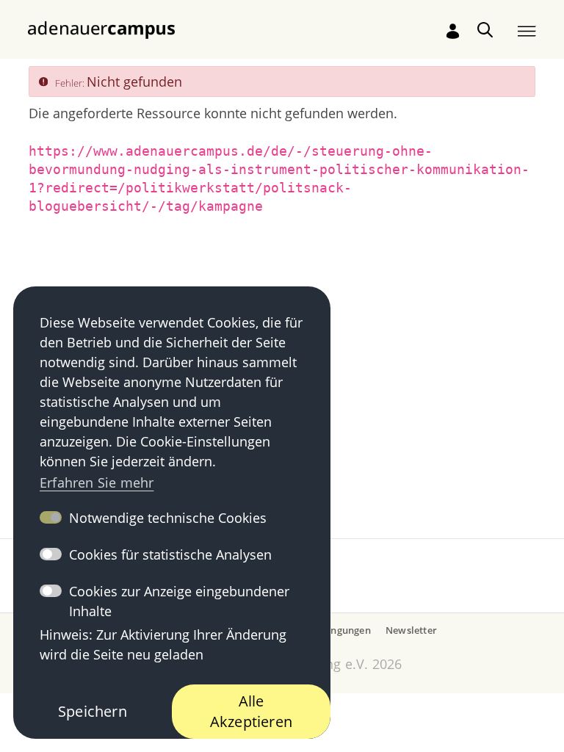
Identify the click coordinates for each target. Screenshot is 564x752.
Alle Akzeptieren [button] (251, 711)
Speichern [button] (92, 711)
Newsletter (411, 630)
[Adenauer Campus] (101, 28)
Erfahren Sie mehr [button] (96, 482)
